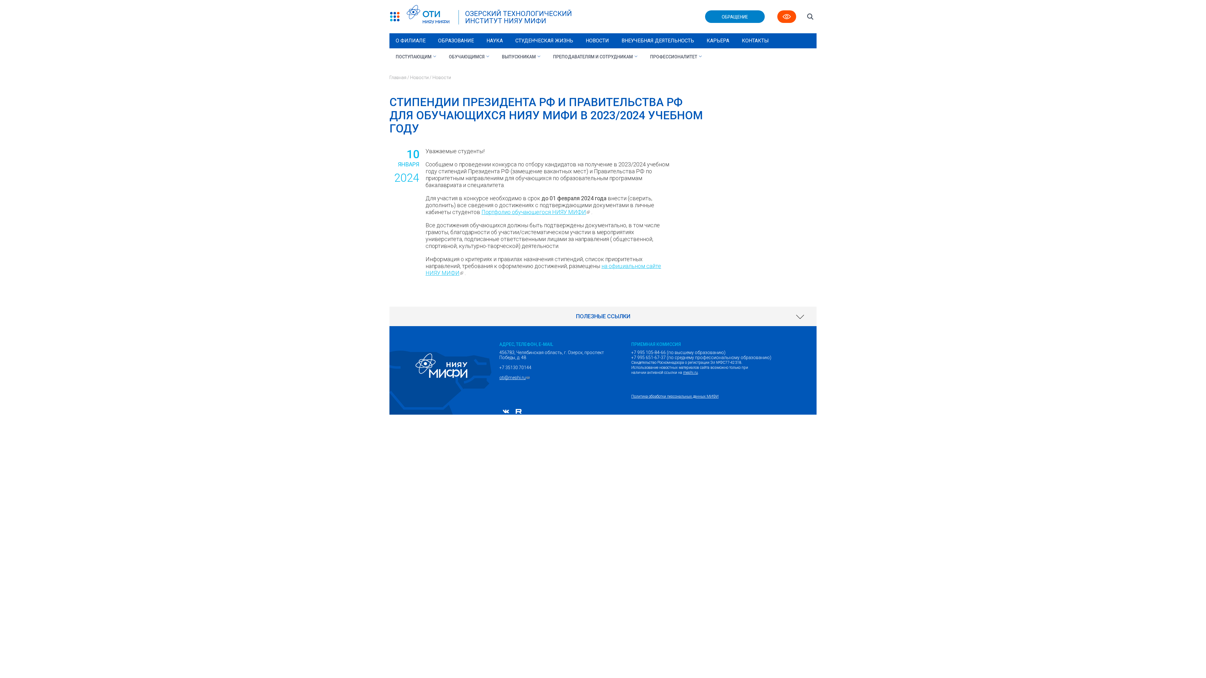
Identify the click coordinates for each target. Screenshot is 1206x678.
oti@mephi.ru (515, 377)
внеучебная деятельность (658, 41)
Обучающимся (467, 56)
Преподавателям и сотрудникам (593, 56)
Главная (397, 77)
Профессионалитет (673, 56)
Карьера (718, 41)
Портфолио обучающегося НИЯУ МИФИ (536, 212)
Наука (494, 41)
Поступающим (414, 56)
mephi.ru (690, 372)
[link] (603, 316)
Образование (456, 41)
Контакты (755, 41)
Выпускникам (519, 56)
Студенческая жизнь (544, 41)
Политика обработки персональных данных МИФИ (675, 396)
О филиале (411, 41)
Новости (597, 41)
